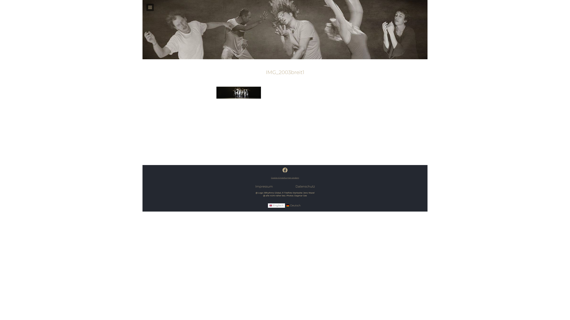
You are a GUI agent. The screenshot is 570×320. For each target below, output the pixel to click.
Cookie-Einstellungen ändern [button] (285, 178)
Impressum (264, 186)
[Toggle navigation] (150, 7)
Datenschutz (305, 186)
